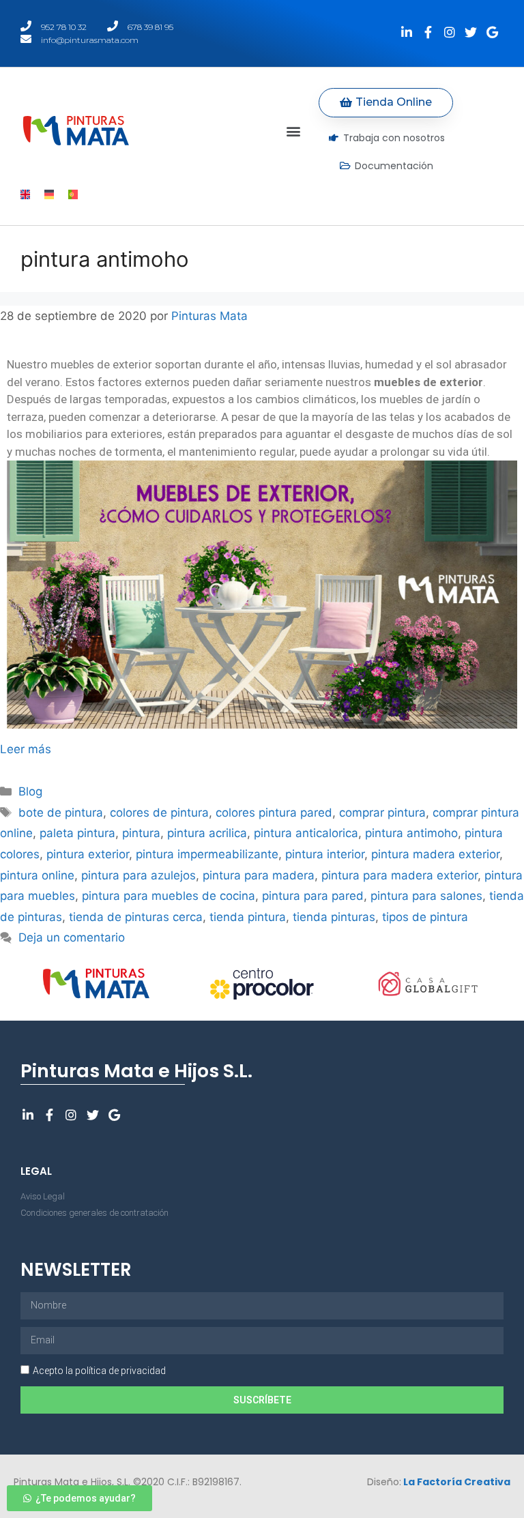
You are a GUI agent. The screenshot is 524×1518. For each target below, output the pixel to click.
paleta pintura (77, 833)
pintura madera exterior (435, 854)
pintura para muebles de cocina (168, 896)
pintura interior (324, 854)
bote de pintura (60, 812)
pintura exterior (87, 854)
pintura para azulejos (138, 875)
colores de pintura (159, 812)
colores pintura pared (274, 812)
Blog (30, 791)
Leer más (25, 749)
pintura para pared (313, 896)
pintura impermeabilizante (207, 854)
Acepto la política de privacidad (99, 1370)
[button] (293, 130)
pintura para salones (426, 896)
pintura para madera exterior (399, 875)
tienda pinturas (334, 917)
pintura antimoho (411, 833)
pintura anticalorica (306, 833)
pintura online (37, 875)
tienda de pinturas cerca (136, 917)
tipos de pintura (425, 917)
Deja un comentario (71, 937)
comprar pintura (382, 812)
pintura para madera (259, 875)
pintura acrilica (207, 833)
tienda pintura (247, 917)
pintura (141, 833)
